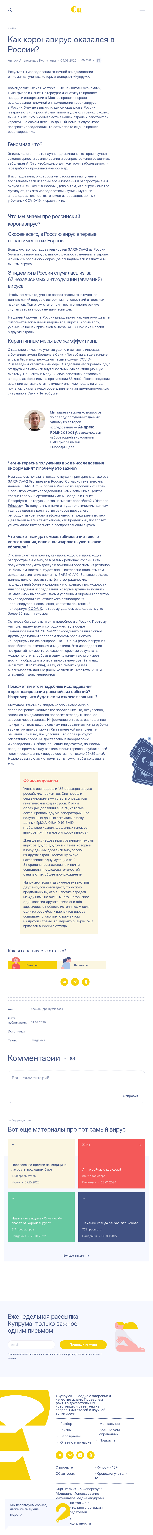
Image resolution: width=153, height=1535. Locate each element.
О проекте (64, 1467)
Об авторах (65, 1474)
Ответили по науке (75, 1442)
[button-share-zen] (80, 1455)
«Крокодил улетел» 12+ (111, 1476)
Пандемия (38, 1040)
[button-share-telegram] (75, 982)
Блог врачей (70, 1436)
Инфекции (89, 1182)
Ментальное (109, 1424)
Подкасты (107, 1440)
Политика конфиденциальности (73, 1521)
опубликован (91, 122)
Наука (16, 1182)
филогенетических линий (27, 322)
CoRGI (72, 641)
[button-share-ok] (86, 982)
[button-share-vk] (64, 982)
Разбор (66, 1424)
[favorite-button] (99, 60)
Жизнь (86, 1144)
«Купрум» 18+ (106, 1467)
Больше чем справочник (109, 1432)
